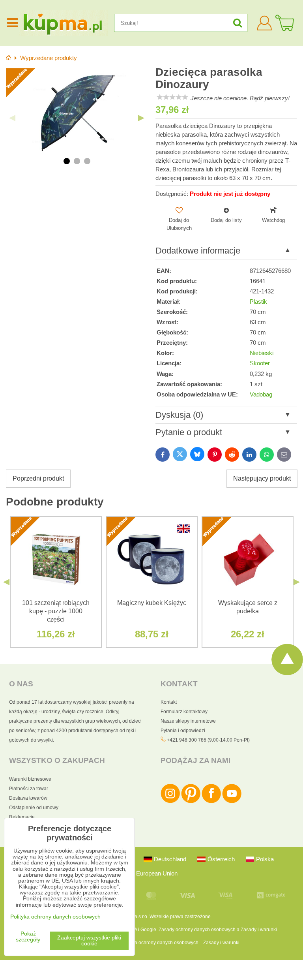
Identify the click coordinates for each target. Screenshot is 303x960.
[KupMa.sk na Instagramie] (170, 801)
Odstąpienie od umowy (33, 807)
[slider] (172, 97)
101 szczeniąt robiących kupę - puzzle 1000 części (56, 611)
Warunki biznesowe (30, 779)
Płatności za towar (28, 788)
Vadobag (261, 394)
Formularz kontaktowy (184, 711)
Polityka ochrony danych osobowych (159, 942)
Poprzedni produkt (38, 478)
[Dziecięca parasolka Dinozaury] (77, 112)
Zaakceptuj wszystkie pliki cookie (89, 941)
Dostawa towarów (28, 798)
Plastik (258, 302)
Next (141, 118)
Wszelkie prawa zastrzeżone (180, 916)
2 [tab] (77, 161)
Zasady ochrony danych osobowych (197, 929)
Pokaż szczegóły (28, 937)
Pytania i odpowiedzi (183, 730)
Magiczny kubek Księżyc (151, 602)
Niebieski (261, 353)
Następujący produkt (262, 478)
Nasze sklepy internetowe (188, 721)
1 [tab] (67, 161)
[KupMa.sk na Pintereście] (190, 801)
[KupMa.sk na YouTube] (231, 801)
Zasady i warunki (259, 929)
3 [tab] (87, 161)
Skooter (260, 363)
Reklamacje (22, 817)
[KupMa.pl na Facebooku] (211, 801)
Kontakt (169, 702)
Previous (12, 118)
